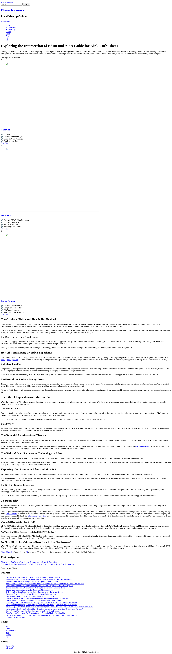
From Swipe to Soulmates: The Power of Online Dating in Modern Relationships (35, 613)
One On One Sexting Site (15, 617)
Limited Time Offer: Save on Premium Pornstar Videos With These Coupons (34, 600)
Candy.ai (5, 129)
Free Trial (4, 143)
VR (7, 38)
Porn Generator (11, 514)
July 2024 (9, 648)
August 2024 (10, 646)
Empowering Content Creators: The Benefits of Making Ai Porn (29, 590)
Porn (7, 36)
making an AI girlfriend (9, 360)
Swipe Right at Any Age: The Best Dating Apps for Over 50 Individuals (32, 611)
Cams (8, 34)
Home (8, 25)
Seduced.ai (6, 215)
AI (7, 40)
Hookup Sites (11, 27)
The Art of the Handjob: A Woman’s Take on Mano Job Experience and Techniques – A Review (41, 615)
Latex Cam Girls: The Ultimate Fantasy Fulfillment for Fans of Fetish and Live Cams (37, 598)
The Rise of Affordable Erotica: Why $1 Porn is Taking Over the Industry (33, 577)
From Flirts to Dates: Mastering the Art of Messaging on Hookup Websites (33, 582)
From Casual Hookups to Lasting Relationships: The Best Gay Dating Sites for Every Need (39, 586)
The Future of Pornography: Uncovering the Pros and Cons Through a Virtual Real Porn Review (41, 605)
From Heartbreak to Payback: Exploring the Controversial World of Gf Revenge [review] (38, 579)
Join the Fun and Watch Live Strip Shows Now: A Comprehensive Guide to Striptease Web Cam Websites (45, 584)
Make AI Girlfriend (142, 446)
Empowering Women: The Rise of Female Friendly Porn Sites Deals (31, 596)
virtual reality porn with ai (36, 516)
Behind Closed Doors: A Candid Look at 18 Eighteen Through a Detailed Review (36, 588)
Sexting (8, 32)
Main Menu (5, 21)
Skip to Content (7, 2)
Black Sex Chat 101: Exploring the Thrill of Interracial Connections (31, 594)
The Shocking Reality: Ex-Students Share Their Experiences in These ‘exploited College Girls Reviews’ (44, 609)
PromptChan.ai (8, 301)
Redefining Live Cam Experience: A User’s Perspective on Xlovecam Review (34, 592)
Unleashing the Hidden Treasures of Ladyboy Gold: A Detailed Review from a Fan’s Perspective (41, 603)
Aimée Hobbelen (7, 552)
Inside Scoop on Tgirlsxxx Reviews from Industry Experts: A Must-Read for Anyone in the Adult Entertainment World (49, 607)
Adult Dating (10, 30)
